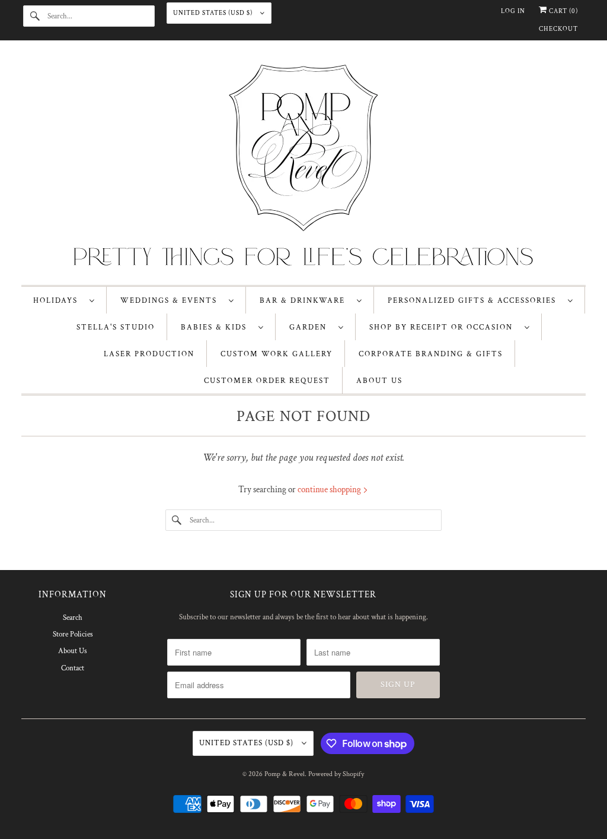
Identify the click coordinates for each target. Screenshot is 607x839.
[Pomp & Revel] (303, 165)
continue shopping (330, 489)
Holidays (58, 301)
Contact (72, 668)
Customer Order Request (267, 381)
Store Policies (73, 634)
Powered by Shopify (336, 774)
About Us (72, 651)
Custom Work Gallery (277, 354)
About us (379, 381)
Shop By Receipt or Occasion (444, 327)
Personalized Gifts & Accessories (475, 301)
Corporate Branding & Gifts (431, 354)
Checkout (558, 29)
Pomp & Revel (284, 774)
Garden (311, 327)
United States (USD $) (213, 13)
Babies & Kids (217, 327)
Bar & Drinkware (305, 301)
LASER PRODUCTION (149, 354)
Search (72, 618)
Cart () (562, 11)
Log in (513, 11)
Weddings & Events (171, 301)
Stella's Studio (115, 327)
